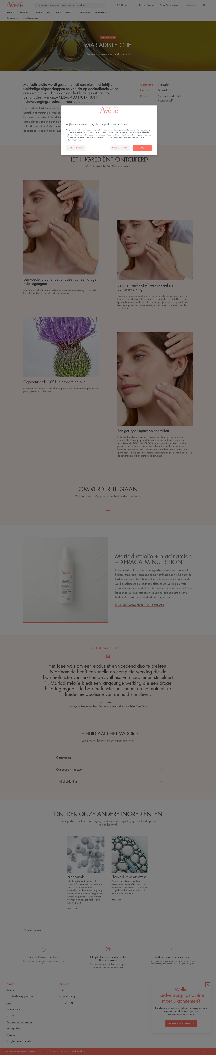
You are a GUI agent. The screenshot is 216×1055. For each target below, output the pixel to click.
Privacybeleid (76, 140)
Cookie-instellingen (75, 148)
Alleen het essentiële (120, 148)
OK (142, 148)
